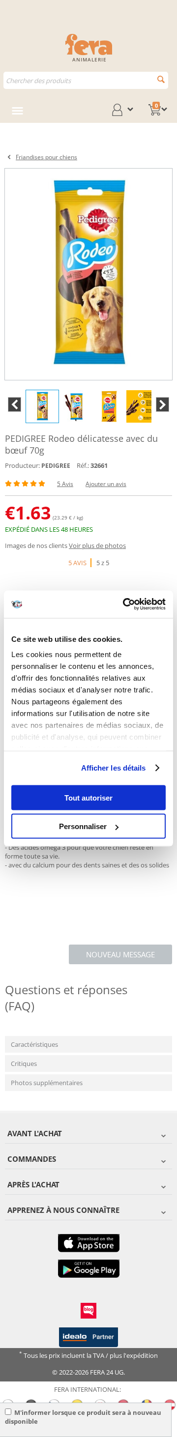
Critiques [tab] (24, 1063)
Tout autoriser (88, 797)
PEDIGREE (55, 465)
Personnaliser (83, 826)
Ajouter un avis (106, 484)
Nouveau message (120, 954)
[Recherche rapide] (161, 79)
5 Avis (65, 484)
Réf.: (83, 465)
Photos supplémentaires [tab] (47, 1082)
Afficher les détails (113, 768)
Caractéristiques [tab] (34, 1044)
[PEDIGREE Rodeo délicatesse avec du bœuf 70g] (88, 274)
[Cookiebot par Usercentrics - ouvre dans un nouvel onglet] (125, 604)
